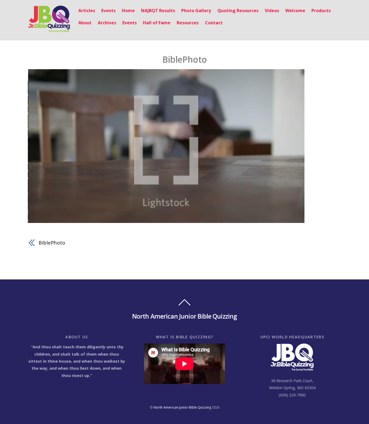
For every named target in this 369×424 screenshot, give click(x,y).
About (85, 23)
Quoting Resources (238, 11)
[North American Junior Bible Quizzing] (49, 29)
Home (128, 11)
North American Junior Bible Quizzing (182, 407)
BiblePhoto (184, 59)
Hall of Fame (156, 23)
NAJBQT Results (158, 11)
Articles (86, 11)
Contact (214, 23)
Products (321, 11)
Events (108, 11)
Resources (188, 23)
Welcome (295, 11)
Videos (272, 11)
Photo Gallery (196, 11)
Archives (107, 23)
